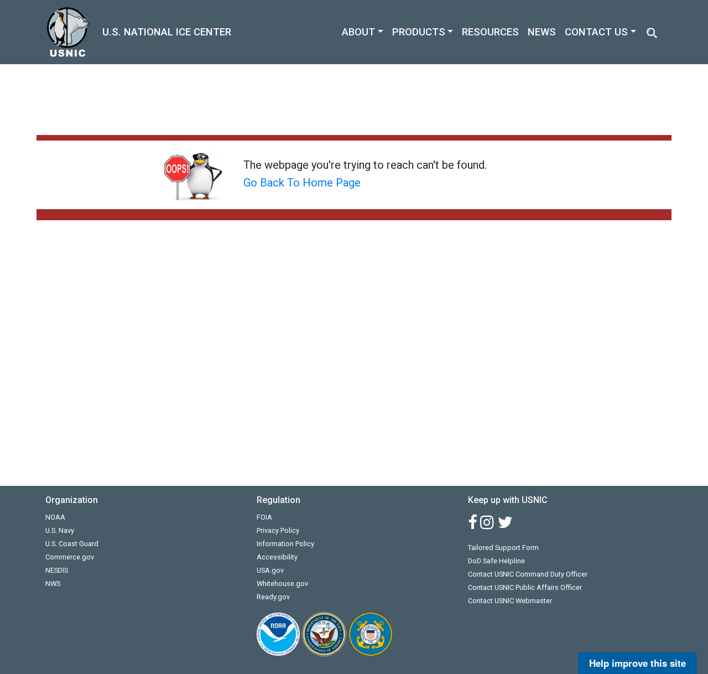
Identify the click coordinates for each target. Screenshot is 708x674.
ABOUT (358, 32)
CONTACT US (596, 32)
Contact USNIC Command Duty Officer (527, 574)
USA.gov (270, 570)
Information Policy (285, 544)
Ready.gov (273, 597)
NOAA (55, 517)
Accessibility (277, 557)
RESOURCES (490, 32)
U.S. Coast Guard (71, 544)
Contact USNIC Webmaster (510, 601)
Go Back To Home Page (302, 182)
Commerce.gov (69, 557)
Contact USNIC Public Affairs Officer (525, 587)
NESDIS (56, 570)
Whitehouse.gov (282, 583)
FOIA (264, 517)
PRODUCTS (418, 32)
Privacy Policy (278, 530)
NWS (52, 583)
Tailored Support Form (503, 547)
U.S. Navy (59, 530)
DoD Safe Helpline (496, 561)
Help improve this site (637, 663)
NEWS (542, 32)
